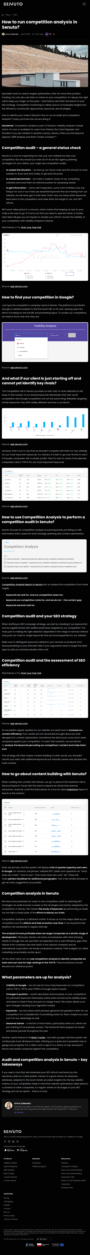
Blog (8, 15)
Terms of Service (11, 1219)
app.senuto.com (19, 286)
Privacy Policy (9, 1215)
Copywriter (65, 1184)
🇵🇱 (50, 34)
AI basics (64, 1163)
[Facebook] (5, 1141)
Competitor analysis (69, 1166)
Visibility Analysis (10, 1163)
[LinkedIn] (13, 1141)
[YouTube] (17, 1141)
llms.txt (7, 1212)
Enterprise (36, 1163)
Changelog (8, 1201)
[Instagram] (9, 1141)
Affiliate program (39, 1166)
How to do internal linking (71, 1173)
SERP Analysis (9, 1170)
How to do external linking (71, 1170)
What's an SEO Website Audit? (73, 1180)
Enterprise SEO (67, 1187)
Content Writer (10, 1180)
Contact (7, 1208)
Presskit (7, 1205)
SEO (15, 15)
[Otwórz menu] (84, 4)
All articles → (19, 1112)
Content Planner (10, 1177)
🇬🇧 (47, 34)
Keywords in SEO (68, 1177)
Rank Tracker (38, 1037)
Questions (72, 789)
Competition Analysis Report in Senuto (22, 584)
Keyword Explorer (10, 1166)
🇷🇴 (54, 34)
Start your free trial (31, 227)
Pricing (6, 1198)
